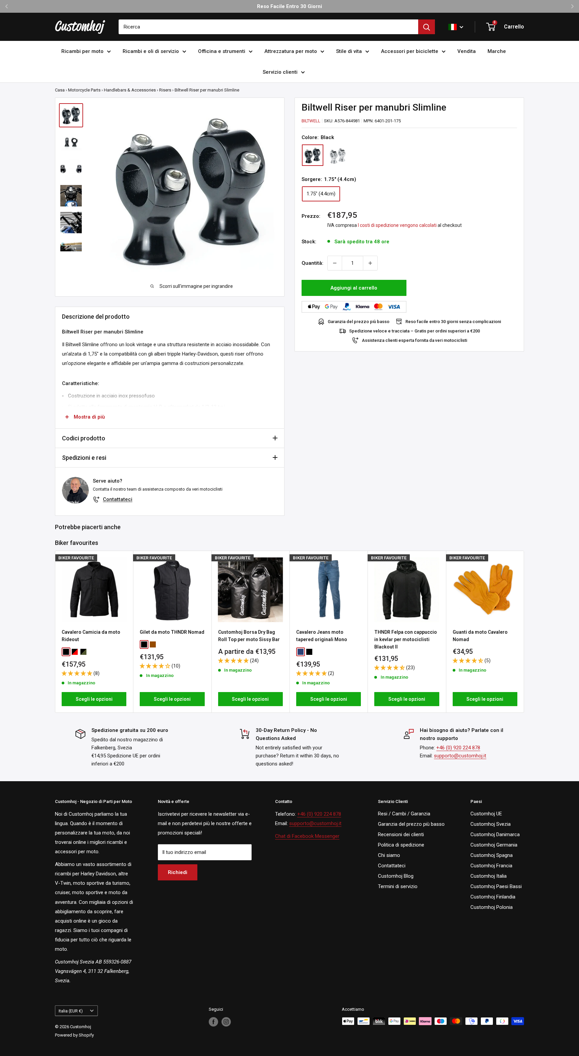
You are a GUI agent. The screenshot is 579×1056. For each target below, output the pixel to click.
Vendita (466, 51)
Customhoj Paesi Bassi (496, 886)
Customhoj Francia (491, 866)
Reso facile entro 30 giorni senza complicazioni (453, 321)
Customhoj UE (486, 814)
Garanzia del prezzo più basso (358, 321)
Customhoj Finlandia (492, 897)
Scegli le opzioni (94, 699)
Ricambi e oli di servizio (151, 51)
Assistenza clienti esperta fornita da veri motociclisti (414, 340)
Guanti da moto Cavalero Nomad (480, 635)
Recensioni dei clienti (401, 834)
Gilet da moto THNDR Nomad (172, 632)
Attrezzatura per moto (290, 51)
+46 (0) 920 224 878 (458, 748)
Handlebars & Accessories (130, 89)
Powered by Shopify (74, 1035)
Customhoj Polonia (491, 907)
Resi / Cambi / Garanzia (404, 814)
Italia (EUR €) (71, 1010)
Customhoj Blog (395, 876)
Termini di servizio (397, 886)
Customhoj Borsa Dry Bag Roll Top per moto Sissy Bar (249, 635)
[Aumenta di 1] (370, 263)
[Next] (524, 632)
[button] (77, 673)
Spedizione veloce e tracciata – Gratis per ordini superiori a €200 (414, 330)
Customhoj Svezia (490, 824)
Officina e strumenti (221, 51)
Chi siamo (389, 855)
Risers (165, 89)
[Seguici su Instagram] (226, 1022)
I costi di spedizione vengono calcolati (397, 225)
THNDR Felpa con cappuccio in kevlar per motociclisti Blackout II (405, 639)
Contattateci (117, 499)
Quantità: (312, 263)
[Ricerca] (426, 26)
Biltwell (311, 120)
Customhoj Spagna (491, 855)
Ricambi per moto (82, 51)
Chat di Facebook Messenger (307, 836)
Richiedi (177, 872)
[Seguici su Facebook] (213, 1022)
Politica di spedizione (401, 845)
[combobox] (268, 26)
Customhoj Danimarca (495, 834)
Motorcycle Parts (84, 89)
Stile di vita (349, 51)
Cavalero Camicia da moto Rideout (91, 635)
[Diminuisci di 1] (335, 263)
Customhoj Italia (488, 876)
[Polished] (337, 155)
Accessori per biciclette (409, 51)
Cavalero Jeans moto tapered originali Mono (321, 635)
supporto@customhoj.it (460, 756)
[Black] (312, 155)
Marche (497, 51)
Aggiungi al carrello (353, 288)
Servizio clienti (280, 72)
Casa (60, 89)
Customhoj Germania (493, 845)
